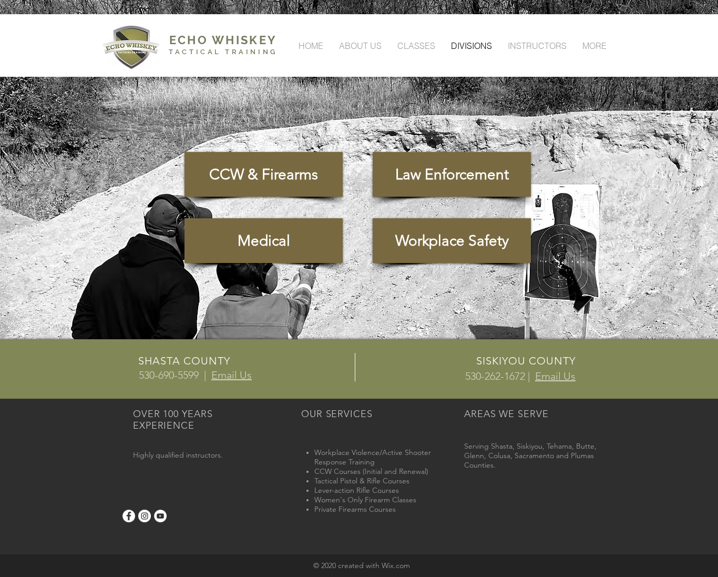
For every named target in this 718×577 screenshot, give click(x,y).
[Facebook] (128, 516)
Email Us (231, 375)
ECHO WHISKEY (223, 40)
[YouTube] (160, 516)
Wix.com (396, 565)
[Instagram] (144, 516)
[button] (452, 174)
